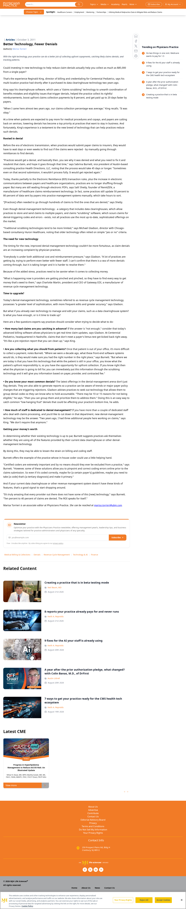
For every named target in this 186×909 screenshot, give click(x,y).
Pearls (124, 4)
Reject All (144, 900)
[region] (93, 900)
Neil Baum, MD (54, 587)
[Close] (182, 900)
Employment (79, 12)
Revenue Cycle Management (57, 554)
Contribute (93, 813)
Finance (94, 554)
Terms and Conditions (93, 826)
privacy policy (58, 543)
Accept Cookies (163, 900)
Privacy (93, 823)
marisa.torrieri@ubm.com (108, 505)
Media (103, 4)
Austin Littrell (54, 678)
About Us (93, 806)
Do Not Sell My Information (93, 829)
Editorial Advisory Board (93, 819)
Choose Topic (32, 12)
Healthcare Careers (64, 12)
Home (74, 888)
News (97, 888)
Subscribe (116, 537)
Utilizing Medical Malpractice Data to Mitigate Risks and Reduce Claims (135, 12)
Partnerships (101, 12)
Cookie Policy (27, 906)
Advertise (93, 809)
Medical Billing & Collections (17, 554)
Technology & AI (80, 554)
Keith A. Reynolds (56, 616)
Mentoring (90, 12)
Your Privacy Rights (93, 832)
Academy (115, 4)
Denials (37, 554)
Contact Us (93, 816)
